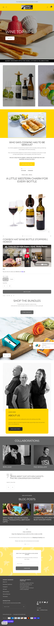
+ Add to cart (47, 347)
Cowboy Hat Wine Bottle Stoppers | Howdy (25, 240)
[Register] (23, 606)
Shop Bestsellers (27, 164)
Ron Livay (7, 467)
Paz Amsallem (40, 467)
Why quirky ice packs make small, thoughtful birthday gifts (16, 520)
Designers (5, 586)
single (5, 279)
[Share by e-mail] (13, 295)
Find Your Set (27, 312)
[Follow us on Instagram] (40, 602)
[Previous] (3, 236)
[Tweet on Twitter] (11, 295)
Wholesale (5, 596)
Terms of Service (6, 594)
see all (10, 38)
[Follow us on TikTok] (47, 602)
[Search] (6, 7)
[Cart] (50, 7)
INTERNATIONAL (44, 610)
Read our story (15, 428)
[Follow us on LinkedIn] (37, 604)
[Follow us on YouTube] (45, 602)
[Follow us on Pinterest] (42, 602)
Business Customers (7, 584)
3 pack (11, 279)
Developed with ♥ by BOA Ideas (19, 614)
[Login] (47, 7)
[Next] (50, 236)
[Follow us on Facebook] (37, 602)
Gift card (5, 589)
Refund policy (6, 591)
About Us (5, 581)
